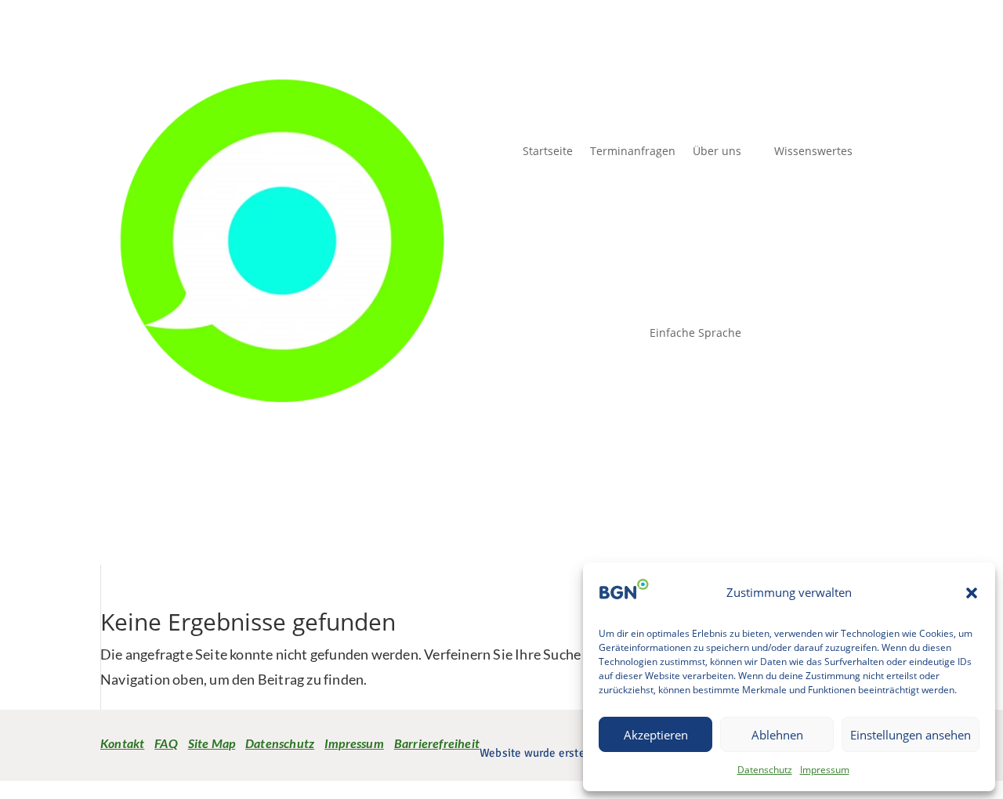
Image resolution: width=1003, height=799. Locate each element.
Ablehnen (777, 735)
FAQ (166, 743)
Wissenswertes (813, 150)
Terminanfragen (632, 150)
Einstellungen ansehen (910, 735)
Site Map (212, 743)
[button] (971, 593)
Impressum (824, 769)
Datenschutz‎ (279, 743)
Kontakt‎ (122, 743)
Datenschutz (764, 769)
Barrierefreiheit (437, 743)
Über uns (717, 150)
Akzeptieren (656, 735)
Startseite (548, 150)
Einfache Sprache (695, 332)
